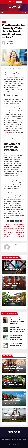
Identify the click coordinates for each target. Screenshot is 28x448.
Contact (9, 444)
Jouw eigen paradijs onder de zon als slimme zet (14, 301)
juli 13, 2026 (8, 419)
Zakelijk (6, 265)
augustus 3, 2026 (9, 370)
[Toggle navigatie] (13, 12)
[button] (22, 12)
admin (11, 41)
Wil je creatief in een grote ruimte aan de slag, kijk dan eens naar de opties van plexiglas (19, 230)
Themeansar (14, 441)
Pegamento (7, 132)
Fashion (5, 364)
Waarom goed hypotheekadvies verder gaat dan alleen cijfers (17, 329)
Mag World (14, 7)
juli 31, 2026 (8, 386)
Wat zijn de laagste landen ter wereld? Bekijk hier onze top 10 (17, 337)
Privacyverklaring (16, 444)
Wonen (5, 380)
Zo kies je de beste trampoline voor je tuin (13, 416)
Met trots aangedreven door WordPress (10, 439)
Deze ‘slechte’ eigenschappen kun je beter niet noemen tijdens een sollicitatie (9, 230)
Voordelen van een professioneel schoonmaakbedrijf (12, 285)
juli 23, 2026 (8, 403)
